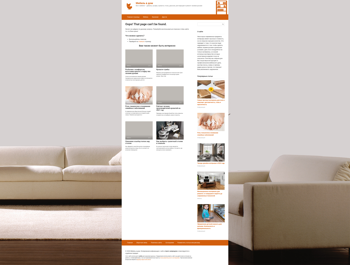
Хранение (155, 17)
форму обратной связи (144, 259)
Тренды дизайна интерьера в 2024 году (211, 163)
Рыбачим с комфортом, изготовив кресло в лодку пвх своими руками (137, 71)
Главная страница (133, 17)
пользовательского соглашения (170, 258)
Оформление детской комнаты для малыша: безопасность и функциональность (209, 226)
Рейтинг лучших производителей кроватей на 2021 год (168, 108)
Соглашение (170, 243)
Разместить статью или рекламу (188, 243)
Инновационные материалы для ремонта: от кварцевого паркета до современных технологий (209, 194)
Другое (164, 17)
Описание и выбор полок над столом (137, 142)
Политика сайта (156, 243)
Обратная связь (141, 243)
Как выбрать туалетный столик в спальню (169, 142)
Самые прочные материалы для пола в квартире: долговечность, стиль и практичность (211, 102)
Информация (201, 107)
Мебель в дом (144, 3)
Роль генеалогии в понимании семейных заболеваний (137, 107)
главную (141, 41)
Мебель (145, 17)
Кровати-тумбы (162, 69)
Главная (130, 243)
